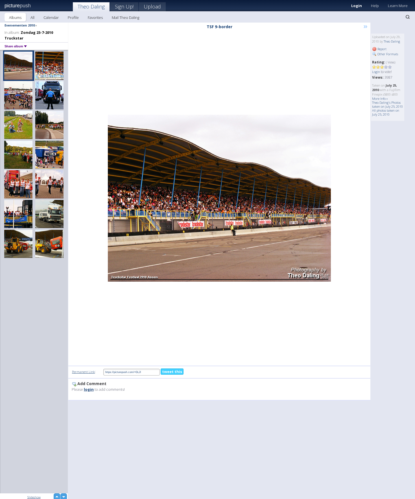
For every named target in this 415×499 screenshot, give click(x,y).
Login (356, 5)
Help (375, 5)
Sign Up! (124, 6)
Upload (152, 6)
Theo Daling (91, 6)
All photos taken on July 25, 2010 (385, 112)
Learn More (398, 5)
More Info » (380, 98)
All (32, 17)
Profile (73, 17)
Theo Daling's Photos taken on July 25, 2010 (387, 104)
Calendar (51, 17)
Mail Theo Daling (125, 17)
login (89, 389)
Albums (15, 17)
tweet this (172, 371)
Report (381, 49)
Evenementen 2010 (20, 25)
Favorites (95, 17)
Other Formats (387, 54)
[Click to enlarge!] (219, 198)
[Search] (407, 16)
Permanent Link (83, 372)
